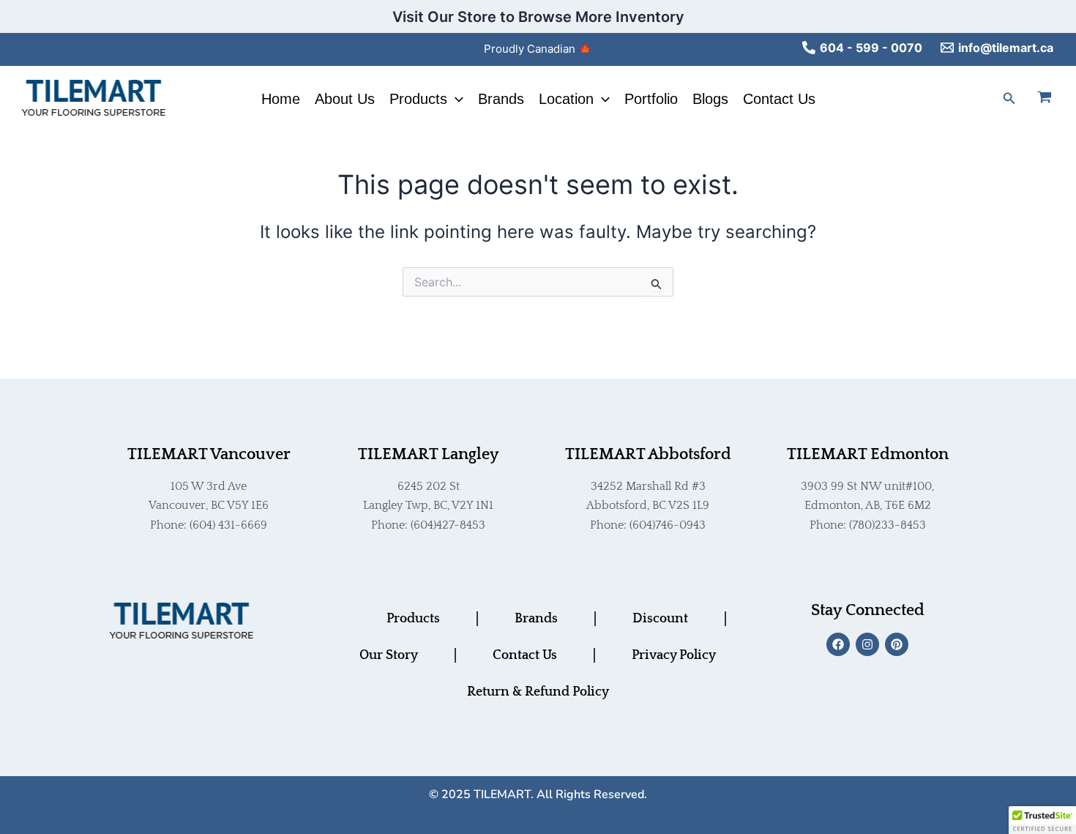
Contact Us (779, 99)
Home (280, 99)
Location (566, 99)
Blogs (710, 99)
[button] (1009, 98)
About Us (345, 99)
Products (418, 99)
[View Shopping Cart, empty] (1053, 98)
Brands (501, 99)
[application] (455, 99)
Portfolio (651, 99)
